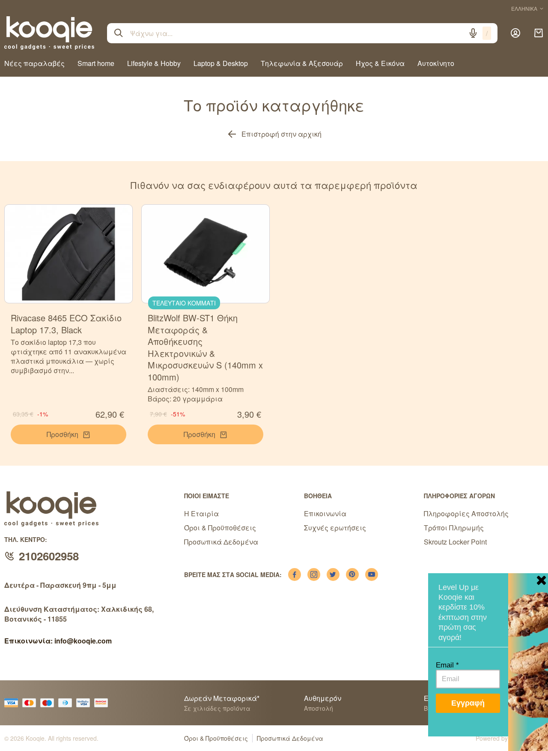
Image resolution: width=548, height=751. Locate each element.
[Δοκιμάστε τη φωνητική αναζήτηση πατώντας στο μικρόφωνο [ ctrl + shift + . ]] (473, 33)
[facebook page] (294, 574)
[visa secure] (85, 702)
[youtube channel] (371, 574)
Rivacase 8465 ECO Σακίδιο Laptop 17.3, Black (66, 323)
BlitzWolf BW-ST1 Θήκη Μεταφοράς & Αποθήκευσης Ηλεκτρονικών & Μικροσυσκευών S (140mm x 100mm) (205, 347)
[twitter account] (333, 574)
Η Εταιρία (201, 513)
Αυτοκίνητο (435, 63)
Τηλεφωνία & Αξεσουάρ (302, 63)
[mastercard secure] (103, 702)
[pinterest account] (352, 574)
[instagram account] (313, 574)
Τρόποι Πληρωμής (454, 528)
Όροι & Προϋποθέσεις (220, 528)
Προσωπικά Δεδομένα (221, 542)
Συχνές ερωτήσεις (335, 528)
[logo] (49, 33)
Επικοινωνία (325, 513)
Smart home (95, 63)
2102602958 (49, 556)
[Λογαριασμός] (515, 33)
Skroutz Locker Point (455, 542)
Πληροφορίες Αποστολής (466, 513)
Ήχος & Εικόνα (380, 63)
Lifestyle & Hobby (154, 63)
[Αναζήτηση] (118, 33)
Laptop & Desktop (221, 63)
